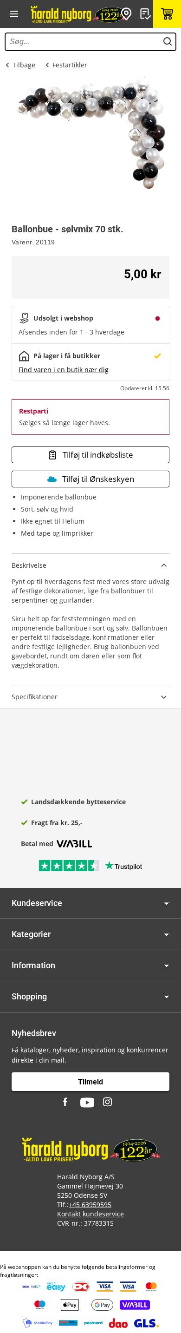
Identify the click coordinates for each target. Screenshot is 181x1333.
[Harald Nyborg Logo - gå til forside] (79, 14)
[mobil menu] (14, 14)
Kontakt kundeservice (90, 1213)
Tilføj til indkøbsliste (98, 454)
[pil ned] (166, 903)
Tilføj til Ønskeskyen (98, 478)
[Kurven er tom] (167, 14)
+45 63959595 (90, 1204)
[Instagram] (108, 1103)
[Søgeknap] (167, 41)
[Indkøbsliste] (146, 14)
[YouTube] (87, 1103)
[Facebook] (66, 1103)
